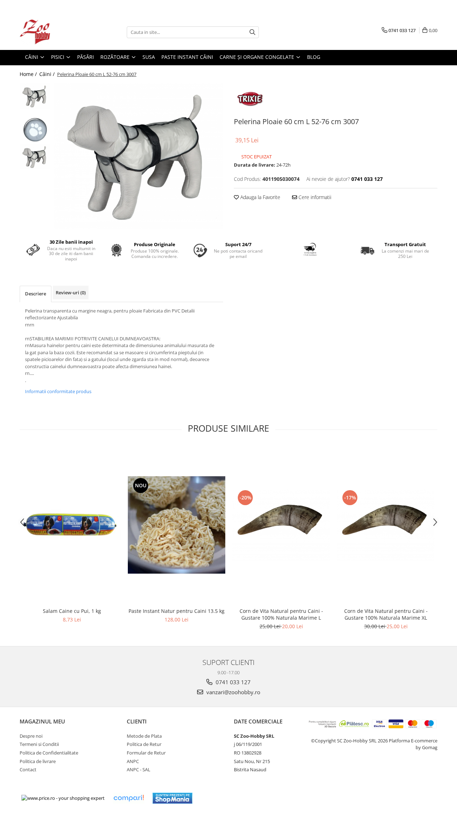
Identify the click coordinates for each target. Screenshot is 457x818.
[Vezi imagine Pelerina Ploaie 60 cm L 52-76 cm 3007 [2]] (35, 156)
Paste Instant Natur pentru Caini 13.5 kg (177, 611)
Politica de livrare (38, 761)
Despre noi (31, 736)
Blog (313, 57)
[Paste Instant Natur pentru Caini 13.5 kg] (176, 525)
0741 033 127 (232, 682)
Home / (29, 74)
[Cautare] (252, 32)
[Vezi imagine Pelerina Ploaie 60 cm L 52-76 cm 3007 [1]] (35, 128)
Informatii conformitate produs (58, 391)
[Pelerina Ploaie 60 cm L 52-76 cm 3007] (138, 156)
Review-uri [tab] (71, 292)
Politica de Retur (144, 744)
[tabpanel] (138, 156)
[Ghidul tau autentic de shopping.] (128, 798)
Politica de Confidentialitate (49, 753)
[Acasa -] (55, 32)
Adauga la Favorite (259, 197)
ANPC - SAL (138, 769)
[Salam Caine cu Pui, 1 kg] (72, 524)
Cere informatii (314, 197)
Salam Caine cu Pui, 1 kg (72, 611)
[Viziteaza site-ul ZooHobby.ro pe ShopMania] (172, 798)
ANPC (133, 761)
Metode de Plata (144, 736)
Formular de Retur (146, 753)
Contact (28, 769)
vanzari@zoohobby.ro (232, 692)
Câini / (47, 74)
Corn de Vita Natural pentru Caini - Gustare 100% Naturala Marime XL (386, 614)
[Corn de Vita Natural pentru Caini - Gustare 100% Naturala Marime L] (281, 524)
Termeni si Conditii (39, 744)
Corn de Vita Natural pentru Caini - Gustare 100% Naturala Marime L (281, 614)
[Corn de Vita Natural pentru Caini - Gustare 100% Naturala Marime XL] (386, 524)
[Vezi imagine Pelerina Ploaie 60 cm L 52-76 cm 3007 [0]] (35, 96)
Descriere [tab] (35, 293)
